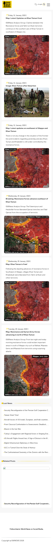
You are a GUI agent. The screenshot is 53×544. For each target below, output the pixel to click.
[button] (48, 5)
